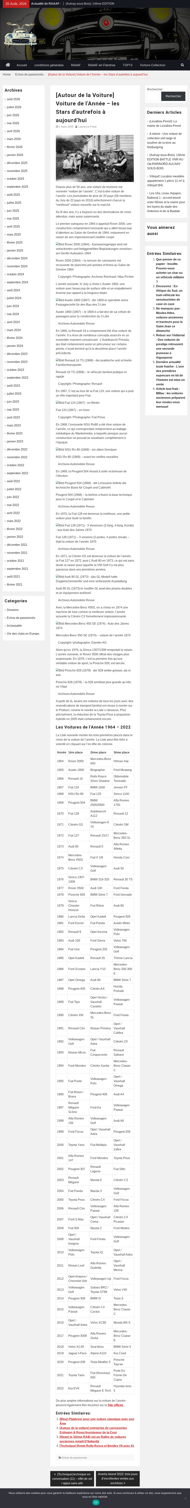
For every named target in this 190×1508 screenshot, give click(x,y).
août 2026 (13, 99)
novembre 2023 (17, 361)
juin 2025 (13, 210)
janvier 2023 (15, 441)
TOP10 (127, 65)
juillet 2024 (14, 298)
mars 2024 (14, 330)
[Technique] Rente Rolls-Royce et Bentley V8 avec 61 (97, 1445)
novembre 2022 (17, 457)
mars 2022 (14, 521)
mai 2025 (13, 218)
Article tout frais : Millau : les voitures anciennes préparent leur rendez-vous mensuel (170, 397)
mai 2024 (13, 314)
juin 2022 (13, 497)
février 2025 (14, 242)
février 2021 (14, 584)
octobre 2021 (15, 560)
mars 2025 (14, 234)
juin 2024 (13, 306)
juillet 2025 (14, 202)
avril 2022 (13, 513)
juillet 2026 (14, 107)
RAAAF (76, 65)
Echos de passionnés (74, 1457)
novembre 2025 (17, 171)
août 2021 (13, 576)
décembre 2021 (17, 544)
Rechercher (155, 89)
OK (96, 1502)
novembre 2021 (17, 552)
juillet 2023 (14, 393)
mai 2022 (13, 505)
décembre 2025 (17, 163)
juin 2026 (13, 115)
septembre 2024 (17, 282)
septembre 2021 (17, 568)
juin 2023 (13, 401)
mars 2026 (14, 139)
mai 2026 (13, 123)
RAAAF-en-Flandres (101, 65)
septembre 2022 (17, 473)
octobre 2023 (15, 369)
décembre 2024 (17, 258)
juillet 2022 (14, 489)
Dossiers (13, 609)
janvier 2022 (15, 536)
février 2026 (14, 147)
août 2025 (13, 194)
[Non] (185, 1498)
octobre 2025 (15, 178)
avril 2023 (13, 417)
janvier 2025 (15, 250)
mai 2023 (13, 409)
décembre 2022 (17, 449)
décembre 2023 (17, 353)
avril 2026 (13, 131)
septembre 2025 (17, 186)
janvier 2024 (15, 345)
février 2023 (14, 433)
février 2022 (14, 529)
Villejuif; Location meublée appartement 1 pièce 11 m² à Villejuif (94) (165, 181)
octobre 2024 (15, 274)
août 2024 (13, 290)
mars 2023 (14, 425)
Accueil (22, 65)
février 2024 (14, 337)
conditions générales (49, 65)
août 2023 (13, 385)
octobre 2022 (15, 465)
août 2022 (13, 481)
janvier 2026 (15, 155)
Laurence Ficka (87, 126)
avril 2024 (13, 322)
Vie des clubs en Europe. (23, 633)
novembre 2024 (17, 266)
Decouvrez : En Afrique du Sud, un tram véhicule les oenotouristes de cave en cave (169, 295)
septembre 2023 (17, 377)
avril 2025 (13, 226)
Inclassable (14, 625)
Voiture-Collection (152, 65)
